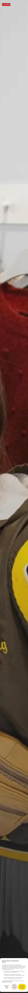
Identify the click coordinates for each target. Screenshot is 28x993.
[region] (14, 975)
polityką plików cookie (7, 981)
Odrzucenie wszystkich (14, 987)
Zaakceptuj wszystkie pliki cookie (22, 986)
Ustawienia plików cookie (6, 986)
